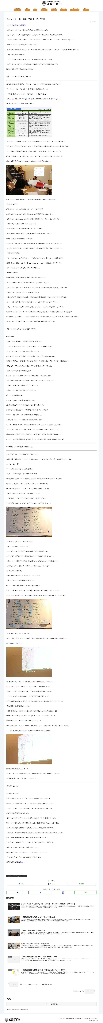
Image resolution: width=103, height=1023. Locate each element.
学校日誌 (18, 876)
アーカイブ (24, 876)
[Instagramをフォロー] (63, 892)
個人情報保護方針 (70, 1018)
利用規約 (62, 1018)
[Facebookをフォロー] (40, 892)
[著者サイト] (17, 892)
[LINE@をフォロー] (85, 892)
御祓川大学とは (79, 1018)
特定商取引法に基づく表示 (91, 1018)
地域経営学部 (10, 876)
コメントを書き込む (51, 1004)
